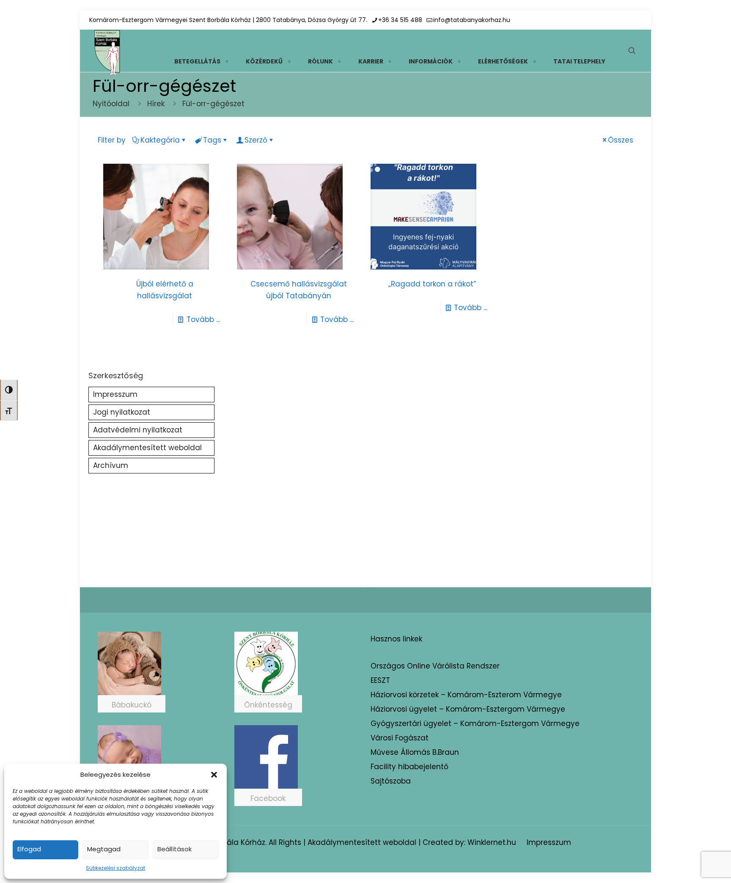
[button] (214, 774)
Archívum (110, 465)
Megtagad (104, 848)
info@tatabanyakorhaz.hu (471, 20)
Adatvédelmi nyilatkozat (137, 430)
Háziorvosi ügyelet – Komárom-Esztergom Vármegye (468, 709)
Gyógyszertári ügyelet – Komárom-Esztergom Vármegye (475, 723)
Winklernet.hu (491, 842)
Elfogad (29, 848)
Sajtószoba (391, 781)
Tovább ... (203, 319)
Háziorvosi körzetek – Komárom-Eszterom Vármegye (466, 695)
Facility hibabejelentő (409, 767)
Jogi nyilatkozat (121, 412)
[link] (227, 61)
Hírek (156, 104)
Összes (620, 140)
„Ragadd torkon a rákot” (432, 284)
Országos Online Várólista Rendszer (435, 666)
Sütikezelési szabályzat (115, 868)
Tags (212, 140)
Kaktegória (160, 140)
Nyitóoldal (111, 104)
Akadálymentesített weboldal (147, 448)
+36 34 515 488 (400, 20)
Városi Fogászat (400, 738)
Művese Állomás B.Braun (415, 752)
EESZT (380, 680)
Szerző (256, 140)
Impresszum (115, 394)
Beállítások (174, 848)
